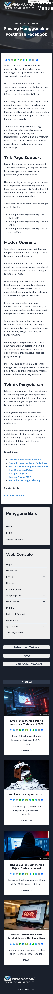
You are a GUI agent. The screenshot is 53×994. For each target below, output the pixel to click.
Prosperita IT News (14, 495)
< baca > (26, 750)
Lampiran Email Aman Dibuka (24, 459)
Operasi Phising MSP (19, 477)
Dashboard (12, 570)
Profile (9, 576)
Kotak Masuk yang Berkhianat (26, 794)
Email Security (31, 24)
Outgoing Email (14, 595)
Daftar (9, 526)
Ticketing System (14, 632)
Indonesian (35, 1)
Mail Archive (12, 601)
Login (9, 532)
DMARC (10, 607)
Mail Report (12, 620)
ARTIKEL (18, 24)
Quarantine (12, 626)
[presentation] (26, 701)
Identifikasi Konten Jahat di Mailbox (28, 466)
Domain (10, 582)
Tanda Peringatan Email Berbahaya (28, 463)
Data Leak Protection (16, 614)
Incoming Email (14, 589)
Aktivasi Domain (14, 538)
